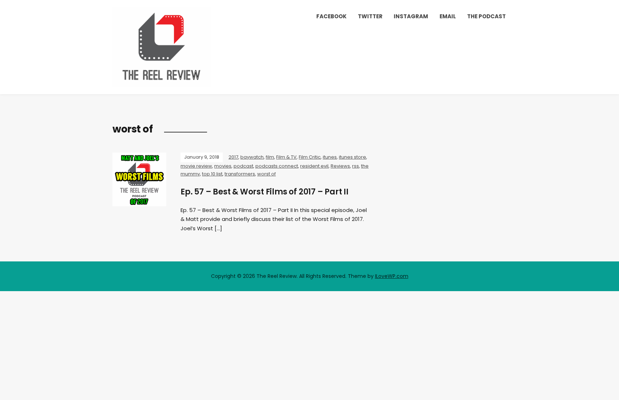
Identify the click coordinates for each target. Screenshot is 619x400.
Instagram (411, 16)
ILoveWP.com (391, 276)
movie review (196, 166)
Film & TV (286, 157)
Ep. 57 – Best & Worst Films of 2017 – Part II (265, 191)
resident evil (314, 166)
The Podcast (486, 16)
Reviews (340, 166)
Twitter (370, 16)
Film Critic (310, 157)
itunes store (352, 157)
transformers (240, 173)
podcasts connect (276, 166)
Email (448, 16)
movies (222, 166)
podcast (243, 166)
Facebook (331, 16)
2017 (233, 157)
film (270, 157)
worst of (266, 173)
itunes (330, 157)
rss (355, 166)
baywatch (252, 157)
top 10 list (212, 173)
